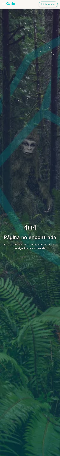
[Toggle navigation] (3, 4)
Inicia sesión (48, 4)
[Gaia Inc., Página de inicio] (11, 4)
